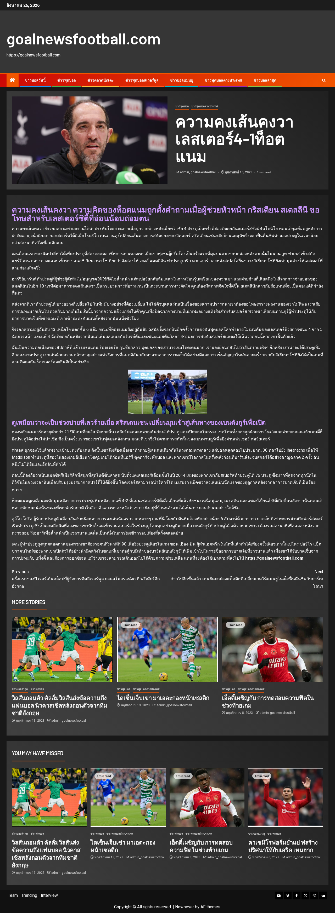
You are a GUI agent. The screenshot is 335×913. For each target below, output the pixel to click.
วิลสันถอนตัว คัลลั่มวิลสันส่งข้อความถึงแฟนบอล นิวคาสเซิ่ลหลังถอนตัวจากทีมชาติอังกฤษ (60, 705)
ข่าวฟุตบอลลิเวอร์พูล (142, 80)
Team (13, 895)
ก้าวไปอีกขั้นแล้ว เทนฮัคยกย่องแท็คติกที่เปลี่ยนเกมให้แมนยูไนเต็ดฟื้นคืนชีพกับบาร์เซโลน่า (247, 578)
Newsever (184, 906)
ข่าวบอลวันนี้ (35, 80)
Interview (49, 895)
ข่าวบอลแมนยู (181, 80)
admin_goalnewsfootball (198, 172)
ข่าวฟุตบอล (66, 80)
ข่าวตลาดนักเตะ (100, 80)
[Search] (324, 80)
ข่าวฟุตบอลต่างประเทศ (223, 80)
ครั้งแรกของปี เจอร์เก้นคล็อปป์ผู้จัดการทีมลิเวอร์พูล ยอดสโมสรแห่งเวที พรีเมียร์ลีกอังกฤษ (86, 578)
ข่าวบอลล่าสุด (265, 80)
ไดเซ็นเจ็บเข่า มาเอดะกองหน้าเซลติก (163, 697)
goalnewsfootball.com (83, 38)
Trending (29, 895)
